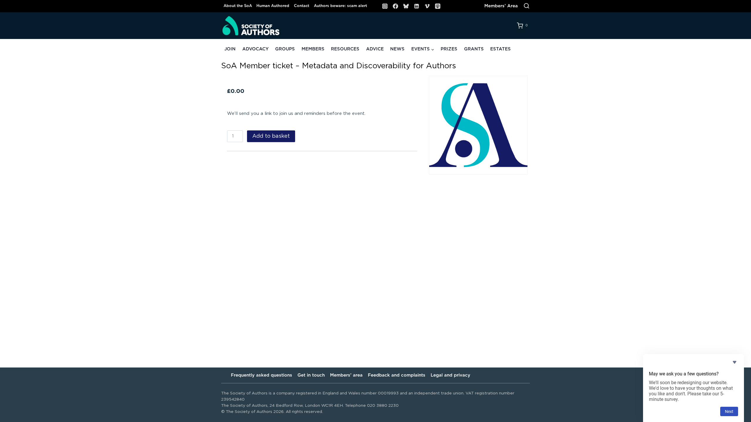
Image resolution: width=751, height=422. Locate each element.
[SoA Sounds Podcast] (437, 6)
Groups (285, 49)
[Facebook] (395, 6)
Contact (301, 6)
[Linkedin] (416, 6)
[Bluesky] (406, 6)
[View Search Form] (526, 6)
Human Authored (272, 6)
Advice (375, 49)
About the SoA (238, 6)
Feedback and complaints (396, 375)
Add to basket (271, 136)
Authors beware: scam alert (340, 6)
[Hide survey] (734, 362)
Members (313, 49)
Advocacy (255, 49)
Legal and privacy (450, 375)
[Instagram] (385, 6)
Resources (345, 49)
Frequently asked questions (261, 375)
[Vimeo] (427, 6)
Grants (474, 49)
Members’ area (346, 375)
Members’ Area (501, 6)
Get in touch (311, 375)
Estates (500, 49)
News (397, 49)
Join (230, 49)
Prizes (449, 49)
